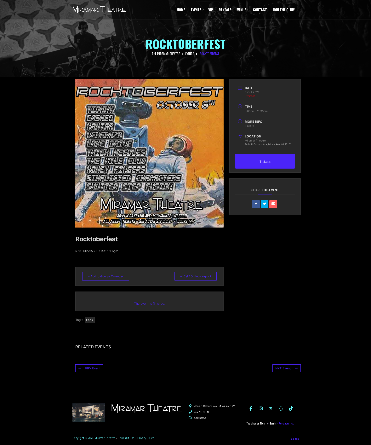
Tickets (249, 125)
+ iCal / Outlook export (195, 276)
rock (89, 320)
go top (295, 438)
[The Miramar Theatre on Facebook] (250, 408)
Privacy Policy (145, 438)
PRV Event (92, 368)
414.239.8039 (201, 411)
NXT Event (283, 368)
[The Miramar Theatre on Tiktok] (290, 408)
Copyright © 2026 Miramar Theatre (93, 438)
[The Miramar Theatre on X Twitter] (270, 408)
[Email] (273, 204)
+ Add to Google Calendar (105, 276)
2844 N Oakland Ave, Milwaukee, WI (214, 405)
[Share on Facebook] (256, 204)
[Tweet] (264, 204)
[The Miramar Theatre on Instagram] (260, 408)
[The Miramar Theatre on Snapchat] (280, 408)
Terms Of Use (126, 438)
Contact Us (200, 417)
